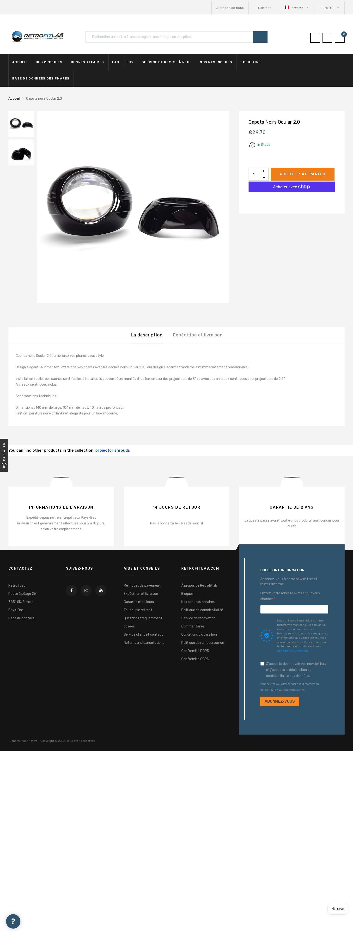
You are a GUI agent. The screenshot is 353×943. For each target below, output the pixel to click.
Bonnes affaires (87, 62)
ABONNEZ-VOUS (280, 701)
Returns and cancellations (144, 643)
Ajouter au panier (303, 174)
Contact (264, 8)
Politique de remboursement (203, 643)
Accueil (20, 62)
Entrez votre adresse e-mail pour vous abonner (290, 596)
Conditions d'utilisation (199, 635)
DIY (131, 62)
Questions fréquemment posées (143, 622)
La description (147, 335)
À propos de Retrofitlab (199, 586)
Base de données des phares (41, 78)
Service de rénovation (198, 618)
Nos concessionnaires (198, 602)
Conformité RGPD (195, 651)
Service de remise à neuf (167, 62)
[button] (297, 7)
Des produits (49, 62)
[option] (133, 207)
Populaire (250, 62)
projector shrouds (112, 450)
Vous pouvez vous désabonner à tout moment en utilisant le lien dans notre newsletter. (289, 686)
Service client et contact (143, 635)
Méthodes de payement (142, 586)
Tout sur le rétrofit (138, 610)
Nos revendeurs (216, 62)
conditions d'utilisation (292, 650)
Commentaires (193, 626)
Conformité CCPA (195, 659)
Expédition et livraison (198, 335)
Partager (4, 451)
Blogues (187, 594)
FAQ (115, 62)
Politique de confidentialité (202, 610)
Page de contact (21, 618)
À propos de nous (230, 8)
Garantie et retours (139, 602)
